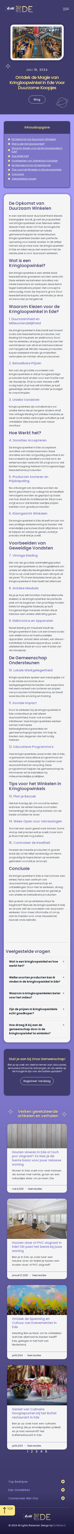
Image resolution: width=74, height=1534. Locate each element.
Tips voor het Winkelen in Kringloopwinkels (37, 169)
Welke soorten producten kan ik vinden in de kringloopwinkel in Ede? (37, 979)
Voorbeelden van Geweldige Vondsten (35, 160)
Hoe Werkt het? (20, 156)
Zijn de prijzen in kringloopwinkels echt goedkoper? (37, 1011)
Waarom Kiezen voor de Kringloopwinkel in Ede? (37, 150)
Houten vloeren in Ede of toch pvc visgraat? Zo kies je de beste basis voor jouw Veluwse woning (36, 1158)
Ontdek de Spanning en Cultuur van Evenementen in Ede (34, 1323)
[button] (63, 1481)
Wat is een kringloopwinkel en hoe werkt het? (37, 964)
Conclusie (18, 174)
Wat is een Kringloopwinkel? (28, 143)
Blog (37, 99)
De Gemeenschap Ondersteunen (31, 165)
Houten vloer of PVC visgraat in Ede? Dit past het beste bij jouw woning (37, 1246)
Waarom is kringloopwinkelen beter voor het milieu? (37, 995)
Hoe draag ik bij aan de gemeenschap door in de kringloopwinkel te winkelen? (37, 1029)
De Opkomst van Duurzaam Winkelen (34, 139)
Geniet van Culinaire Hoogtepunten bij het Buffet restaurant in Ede (34, 1413)
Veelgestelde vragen (24, 178)
